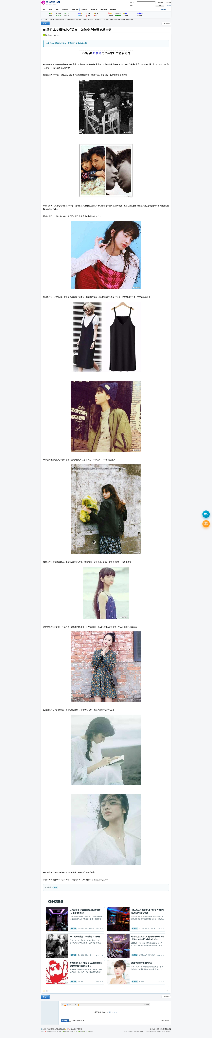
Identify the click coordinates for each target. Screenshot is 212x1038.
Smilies (79, 1005)
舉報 (167, 991)
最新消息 (118, 13)
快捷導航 (163, 9)
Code (76, 1005)
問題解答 (51, 16)
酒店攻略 (159, 1029)
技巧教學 (152, 1029)
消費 (57, 9)
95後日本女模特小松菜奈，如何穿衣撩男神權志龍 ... (119, 19)
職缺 (50, 9)
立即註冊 (168, 6)
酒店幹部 (66, 16)
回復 (47, 991)
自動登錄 (160, 2)
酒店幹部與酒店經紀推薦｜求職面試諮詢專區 (79, 19)
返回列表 (167, 23)
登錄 (110, 1012)
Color (65, 1005)
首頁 (44, 9)
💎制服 (80, 16)
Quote (73, 1005)
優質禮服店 (98, 19)
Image (67, 1005)
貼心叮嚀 (75, 9)
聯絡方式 (94, 9)
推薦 (55, 887)
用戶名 (132, 2)
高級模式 (146, 1005)
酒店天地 (65, 9)
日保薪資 (59, 13)
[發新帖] (45, 24)
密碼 (131, 6)
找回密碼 (168, 2)
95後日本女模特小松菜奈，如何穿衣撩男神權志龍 (77, 30)
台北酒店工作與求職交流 (57, 19)
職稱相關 (113, 9)
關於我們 (103, 9)
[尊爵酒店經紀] (51, 3)
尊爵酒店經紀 (42, 19)
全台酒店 (110, 16)
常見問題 (84, 9)
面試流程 (140, 16)
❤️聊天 (96, 16)
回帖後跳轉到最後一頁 (77, 1021)
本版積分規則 (165, 1020)
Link (70, 1005)
